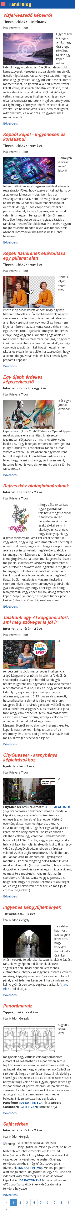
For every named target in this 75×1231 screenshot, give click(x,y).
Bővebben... (11, 123)
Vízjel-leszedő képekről (27, 15)
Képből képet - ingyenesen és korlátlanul (34, 136)
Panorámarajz (17, 1005)
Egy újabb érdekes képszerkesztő (22, 379)
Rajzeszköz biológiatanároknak (36, 485)
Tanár (20, 4)
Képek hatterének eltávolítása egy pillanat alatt (34, 255)
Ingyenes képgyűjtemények (32, 907)
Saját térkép (15, 1124)
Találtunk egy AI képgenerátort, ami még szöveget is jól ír (36, 619)
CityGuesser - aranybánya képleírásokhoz (30, 757)
